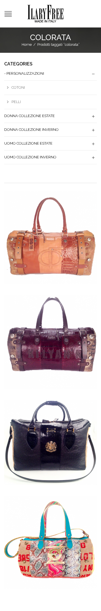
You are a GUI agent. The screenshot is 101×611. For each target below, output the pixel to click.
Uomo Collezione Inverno (30, 157)
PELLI (16, 102)
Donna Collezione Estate (29, 116)
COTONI (18, 87)
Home (27, 44)
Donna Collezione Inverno (31, 129)
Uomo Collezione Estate (28, 143)
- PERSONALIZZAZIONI (24, 73)
